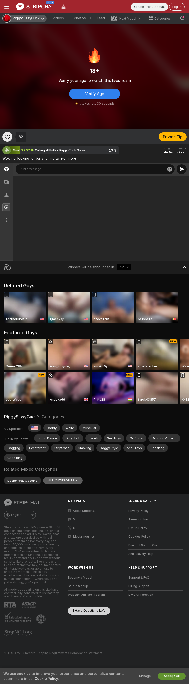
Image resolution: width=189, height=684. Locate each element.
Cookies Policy (139, 536)
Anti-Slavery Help (140, 554)
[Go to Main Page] (35, 6)
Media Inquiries (84, 536)
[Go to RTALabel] (10, 605)
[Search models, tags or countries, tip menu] (182, 18)
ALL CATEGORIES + (63, 480)
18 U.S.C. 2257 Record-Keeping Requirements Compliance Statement (53, 653)
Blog (76, 519)
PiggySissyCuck (20, 416)
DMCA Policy (137, 528)
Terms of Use (138, 519)
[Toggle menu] (7, 6)
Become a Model (80, 577)
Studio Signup (78, 586)
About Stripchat (84, 511)
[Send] (182, 169)
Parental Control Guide (144, 545)
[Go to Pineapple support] (41, 619)
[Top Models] (63, 6)
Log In (176, 7)
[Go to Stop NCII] (18, 633)
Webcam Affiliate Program (86, 594)
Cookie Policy (46, 679)
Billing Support (138, 586)
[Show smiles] (170, 169)
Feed (101, 18)
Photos (82, 18)
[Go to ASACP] (29, 605)
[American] (34, 428)
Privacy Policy (138, 511)
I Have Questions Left (89, 610)
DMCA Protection (140, 594)
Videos (60, 18)
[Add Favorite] (7, 137)
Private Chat (169, 181)
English (16, 515)
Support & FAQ (138, 577)
